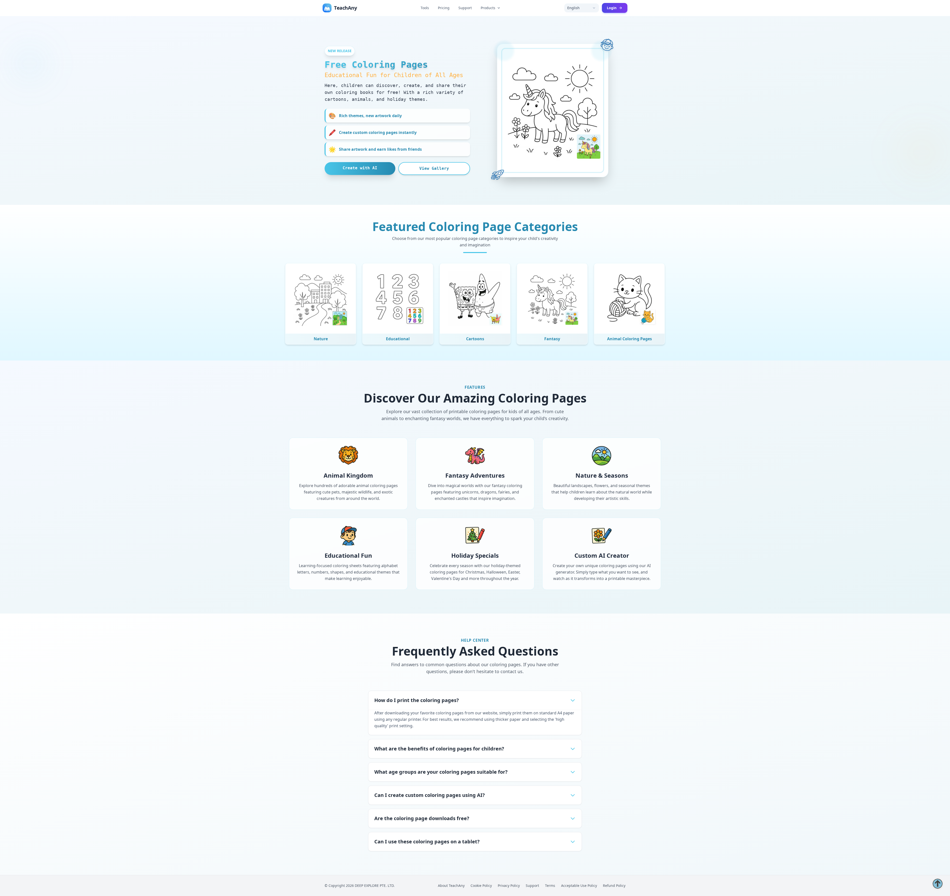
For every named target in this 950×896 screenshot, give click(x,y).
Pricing (444, 7)
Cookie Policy (481, 885)
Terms (550, 885)
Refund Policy (614, 885)
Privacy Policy (509, 885)
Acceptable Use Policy (579, 885)
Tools (425, 7)
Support (465, 7)
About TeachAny (451, 885)
